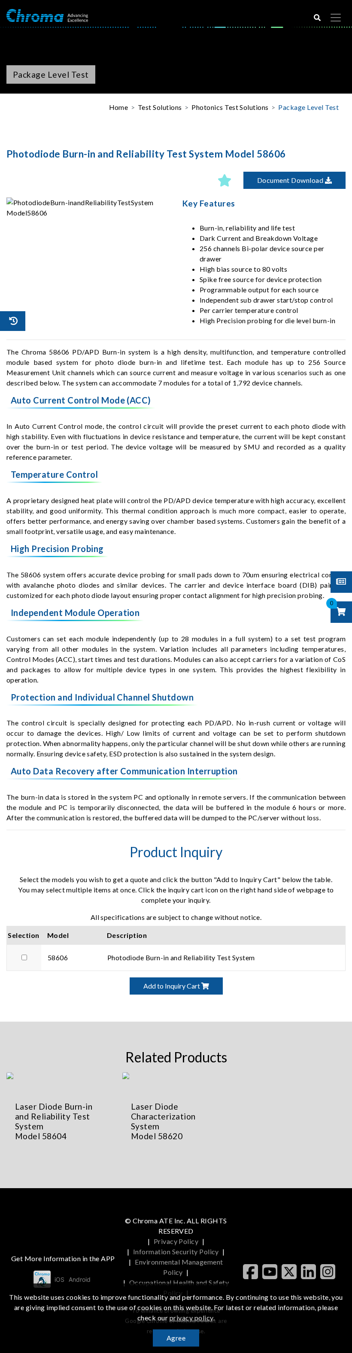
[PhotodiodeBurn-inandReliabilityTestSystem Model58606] (88, 207)
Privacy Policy (176, 1241)
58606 (58, 957)
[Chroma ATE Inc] (47, 15)
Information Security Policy (176, 1251)
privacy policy (191, 1318)
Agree (176, 1338)
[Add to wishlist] (224, 180)
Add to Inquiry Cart (172, 986)
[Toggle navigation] (336, 17)
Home (118, 107)
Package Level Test (308, 107)
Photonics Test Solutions (230, 107)
